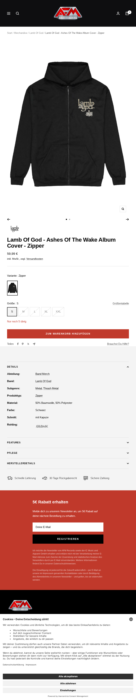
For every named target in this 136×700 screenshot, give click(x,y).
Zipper (39, 395)
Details (12, 366)
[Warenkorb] (127, 13)
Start (9, 33)
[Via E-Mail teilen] (34, 344)
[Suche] (17, 13)
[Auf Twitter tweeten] (28, 344)
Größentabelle (121, 303)
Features (14, 442)
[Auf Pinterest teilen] (23, 344)
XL (46, 311)
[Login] (118, 13)
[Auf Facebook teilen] (18, 344)
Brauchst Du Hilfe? (118, 343)
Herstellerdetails (21, 463)
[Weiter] (127, 219)
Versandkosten (34, 258)
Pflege (12, 453)
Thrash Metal (50, 388)
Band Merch (42, 373)
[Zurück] (8, 219)
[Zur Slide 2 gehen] (69, 219)
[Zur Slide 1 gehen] (66, 219)
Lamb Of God (36, 33)
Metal (38, 388)
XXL (58, 311)
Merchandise (20, 33)
